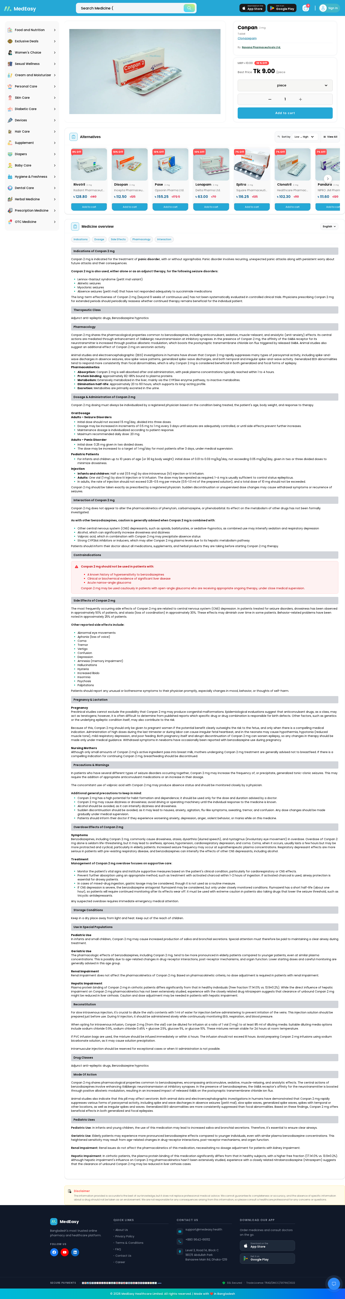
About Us (121, 1230)
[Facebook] (54, 1252)
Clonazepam (247, 38)
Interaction (164, 239)
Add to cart (285, 113)
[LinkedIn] (75, 1252)
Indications (81, 239)
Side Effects (118, 239)
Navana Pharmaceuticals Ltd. (261, 47)
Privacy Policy (124, 1236)
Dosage (99, 239)
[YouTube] (65, 1252)
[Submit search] (189, 8)
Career (120, 1262)
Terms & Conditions (129, 1243)
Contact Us (123, 1256)
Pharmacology (141, 239)
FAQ (118, 1249)
